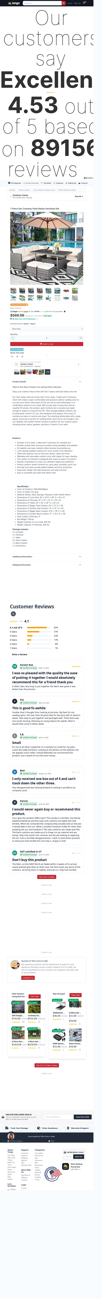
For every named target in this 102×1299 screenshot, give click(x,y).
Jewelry (38, 1170)
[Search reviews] (13, 613)
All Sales (12, 190)
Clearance (58, 183)
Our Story (11, 1155)
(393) (21, 621)
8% (56, 644)
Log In (69, 3)
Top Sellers (46, 183)
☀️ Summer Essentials (31, 183)
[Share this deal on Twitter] (17, 356)
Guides (10, 1179)
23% (56, 635)
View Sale (34, 996)
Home (37, 1167)
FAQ (52, 1141)
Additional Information (22, 556)
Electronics (39, 1165)
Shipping (24, 1158)
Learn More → (75, 1169)
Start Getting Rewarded (76, 1165)
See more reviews (46, 877)
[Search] (64, 3)
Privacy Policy (24, 1189)
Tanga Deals (12, 1190)
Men (36, 1163)
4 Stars (13, 635)
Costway (18, 308)
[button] (64, 311)
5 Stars (13, 631)
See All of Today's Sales (46, 1065)
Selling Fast (70, 183)
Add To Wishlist (17, 349)
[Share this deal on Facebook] (12, 356)
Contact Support (16, 1141)
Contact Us (28, 978)
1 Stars (13, 648)
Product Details (19, 381)
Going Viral (83, 183)
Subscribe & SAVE (82, 1117)
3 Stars (13, 639)
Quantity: (14, 334)
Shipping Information (22, 565)
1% (56, 648)
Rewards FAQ (26, 1165)
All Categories (16, 183)
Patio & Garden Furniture (67, 190)
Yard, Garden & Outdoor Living (44, 190)
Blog (9, 1177)
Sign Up (77, 3)
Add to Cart (48, 344)
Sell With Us (25, 1175)
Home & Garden (24, 190)
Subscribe (78, 1157)
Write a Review (19, 654)
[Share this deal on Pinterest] (23, 356)
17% (56, 639)
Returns (24, 1160)
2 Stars (13, 644)
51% (56, 631)
